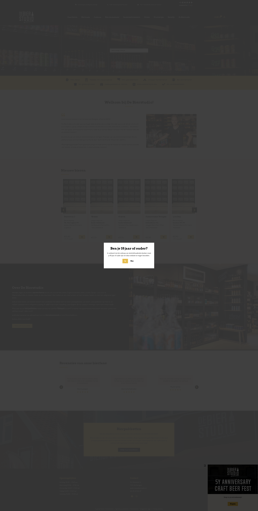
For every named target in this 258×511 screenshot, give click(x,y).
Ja (125, 261)
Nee (132, 261)
